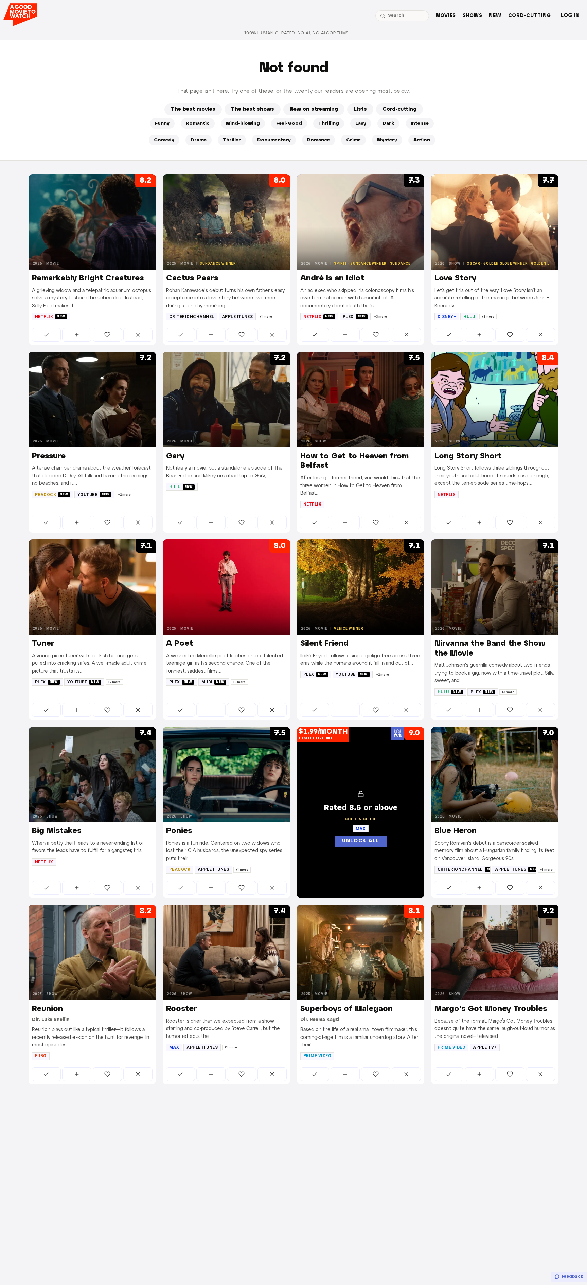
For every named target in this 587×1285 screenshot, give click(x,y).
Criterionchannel (191, 316)
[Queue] (76, 335)
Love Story (455, 278)
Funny (162, 123)
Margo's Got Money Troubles (490, 1009)
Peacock (51, 494)
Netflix (50, 316)
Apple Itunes (237, 316)
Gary (175, 456)
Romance (318, 140)
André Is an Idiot (332, 278)
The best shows (252, 109)
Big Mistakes (56, 831)
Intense (420, 123)
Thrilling (328, 123)
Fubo (41, 1055)
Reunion (47, 1009)
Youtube (93, 494)
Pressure (49, 456)
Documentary (274, 140)
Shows (472, 16)
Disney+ (447, 316)
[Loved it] (107, 335)
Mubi (213, 682)
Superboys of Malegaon (346, 1009)
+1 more (266, 316)
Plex (354, 316)
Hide (138, 335)
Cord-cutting (529, 16)
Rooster (181, 1009)
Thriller (232, 140)
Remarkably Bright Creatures (88, 278)
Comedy (164, 140)
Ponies (179, 831)
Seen (46, 335)
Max (174, 1047)
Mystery (387, 140)
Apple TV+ (484, 1047)
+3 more (380, 316)
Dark (388, 123)
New (495, 16)
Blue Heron (455, 831)
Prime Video (317, 1055)
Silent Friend (324, 643)
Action (421, 140)
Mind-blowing (243, 123)
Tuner (43, 643)
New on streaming (314, 109)
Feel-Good (289, 123)
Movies (446, 16)
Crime (353, 140)
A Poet (179, 643)
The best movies (193, 109)
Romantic (198, 123)
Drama (199, 140)
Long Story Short (468, 456)
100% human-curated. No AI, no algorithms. (297, 33)
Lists (360, 109)
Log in (570, 15)
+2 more (124, 494)
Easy (360, 123)
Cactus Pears (192, 278)
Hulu (469, 316)
